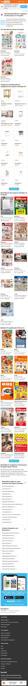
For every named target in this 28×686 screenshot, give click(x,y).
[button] (26, 1)
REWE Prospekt (5, 620)
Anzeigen (24, 10)
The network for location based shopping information (11, 678)
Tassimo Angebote (5, 633)
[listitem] (7, 43)
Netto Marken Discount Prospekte (9, 622)
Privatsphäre (4, 655)
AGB (2, 648)
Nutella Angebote (5, 635)
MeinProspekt (4, 610)
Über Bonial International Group (9, 661)
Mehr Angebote (14, 188)
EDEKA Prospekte (5, 624)
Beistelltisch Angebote (14, 610)
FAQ (2, 646)
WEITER (24, 6)
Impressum (3, 650)
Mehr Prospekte (14, 460)
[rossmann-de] (2, 14)
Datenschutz (4, 653)
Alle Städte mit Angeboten (8, 640)
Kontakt (3, 666)
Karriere (3, 668)
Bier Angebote (4, 637)
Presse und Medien (6, 664)
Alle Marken (4, 626)
